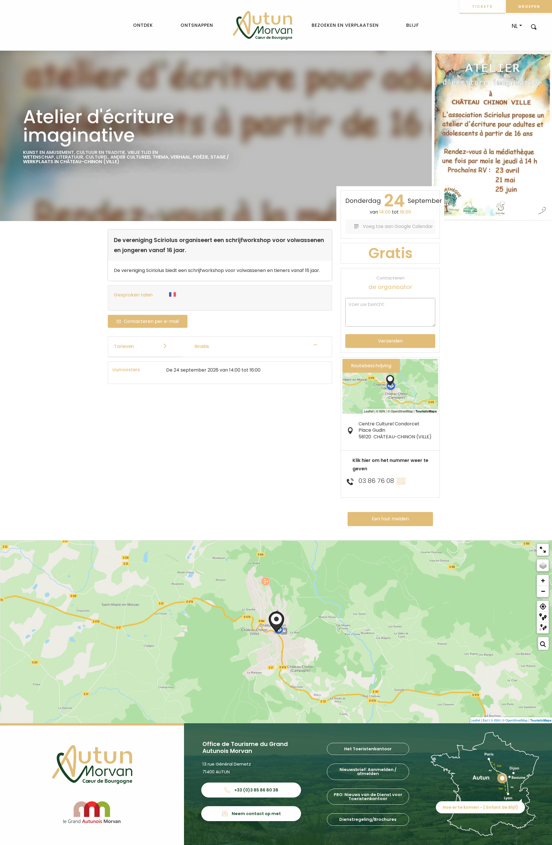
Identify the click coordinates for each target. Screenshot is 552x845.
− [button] (543, 591)
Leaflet (475, 720)
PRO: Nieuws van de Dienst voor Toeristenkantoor (368, 797)
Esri (485, 720)
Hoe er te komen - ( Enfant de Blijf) (480, 807)
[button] (534, 27)
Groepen (529, 6)
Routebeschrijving (371, 365)
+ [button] (543, 580)
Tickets (482, 6)
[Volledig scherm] (543, 550)
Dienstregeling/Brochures (367, 819)
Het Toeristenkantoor (368, 749)
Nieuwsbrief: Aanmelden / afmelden (368, 772)
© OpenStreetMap (515, 720)
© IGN (495, 720)
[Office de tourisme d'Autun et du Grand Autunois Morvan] (262, 25)
